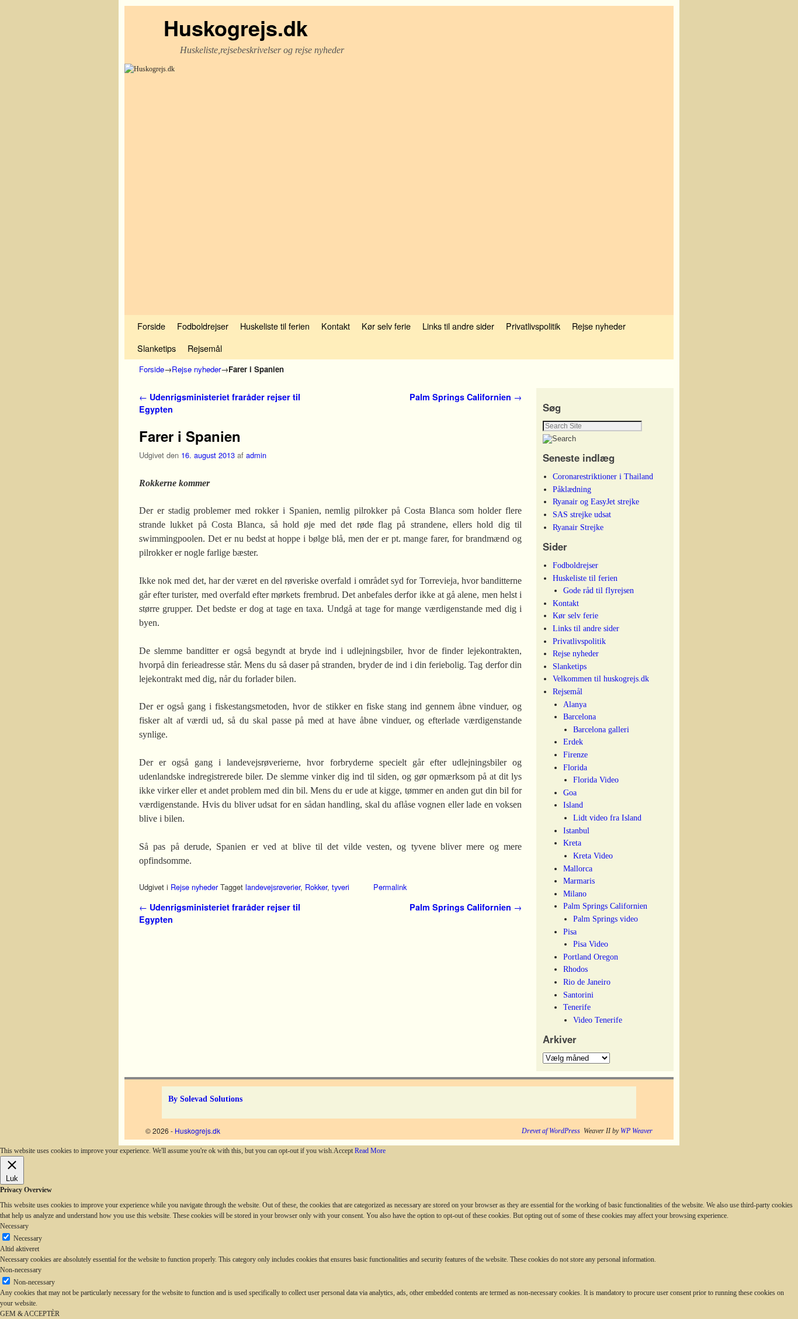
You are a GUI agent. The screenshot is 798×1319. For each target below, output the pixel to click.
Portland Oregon (590, 956)
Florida (575, 767)
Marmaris (579, 880)
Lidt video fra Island (607, 817)
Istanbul (576, 830)
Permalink (390, 886)
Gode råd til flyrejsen (598, 590)
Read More (370, 1151)
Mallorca (577, 868)
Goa (570, 792)
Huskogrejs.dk (236, 27)
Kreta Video (593, 855)
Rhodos (575, 969)
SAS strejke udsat (582, 514)
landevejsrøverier (272, 886)
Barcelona (579, 716)
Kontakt (335, 326)
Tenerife (577, 1007)
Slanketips (156, 348)
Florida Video (596, 779)
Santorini (578, 994)
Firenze (575, 754)
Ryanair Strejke (578, 527)
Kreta (572, 842)
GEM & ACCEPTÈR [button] (30, 1314)
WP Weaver (636, 1131)
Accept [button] (343, 1151)
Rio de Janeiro (586, 981)
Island (573, 804)
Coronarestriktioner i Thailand (603, 476)
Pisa (570, 931)
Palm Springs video (605, 918)
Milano (575, 893)
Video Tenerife (597, 1019)
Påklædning (572, 489)
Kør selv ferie (386, 326)
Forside (151, 326)
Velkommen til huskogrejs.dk (601, 678)
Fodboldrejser (202, 326)
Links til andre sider (458, 326)
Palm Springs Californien (466, 397)
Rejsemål (205, 348)
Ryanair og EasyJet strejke (596, 501)
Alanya (575, 704)
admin (256, 455)
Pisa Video (590, 943)
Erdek (573, 741)
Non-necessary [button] (20, 1270)
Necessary (27, 1238)
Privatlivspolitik (533, 326)
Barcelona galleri (601, 729)
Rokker (316, 886)
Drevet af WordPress (551, 1131)
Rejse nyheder (599, 326)
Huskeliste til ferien (275, 326)
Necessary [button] (14, 1226)
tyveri (340, 886)
